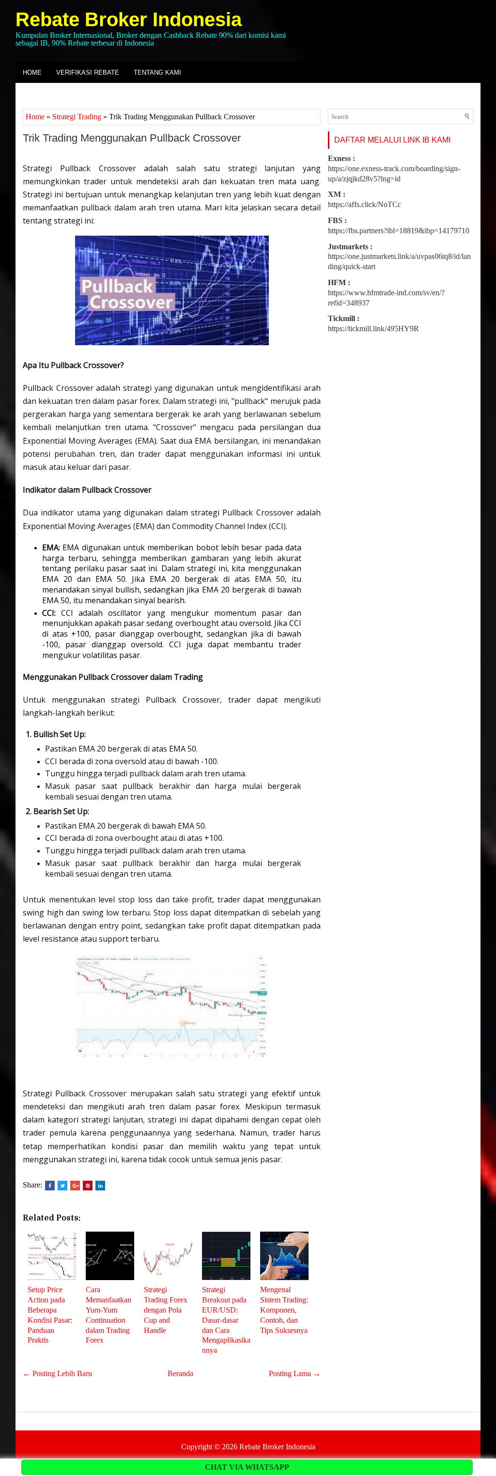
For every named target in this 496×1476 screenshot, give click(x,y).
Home (32, 72)
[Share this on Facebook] (50, 1185)
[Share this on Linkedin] (100, 1185)
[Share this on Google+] (75, 1185)
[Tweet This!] (62, 1185)
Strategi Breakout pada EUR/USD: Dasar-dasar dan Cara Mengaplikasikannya (226, 1319)
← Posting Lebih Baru (57, 1373)
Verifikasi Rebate (87, 72)
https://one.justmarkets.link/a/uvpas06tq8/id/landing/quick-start (399, 256)
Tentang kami (157, 72)
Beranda (180, 1373)
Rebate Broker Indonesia (129, 19)
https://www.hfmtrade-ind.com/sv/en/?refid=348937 (386, 292)
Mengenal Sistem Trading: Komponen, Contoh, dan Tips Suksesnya (284, 1309)
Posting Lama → (295, 1373)
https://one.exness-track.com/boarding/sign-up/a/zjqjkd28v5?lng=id (394, 168)
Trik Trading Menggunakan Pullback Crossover (132, 138)
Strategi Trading (76, 116)
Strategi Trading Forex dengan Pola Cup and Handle (165, 1309)
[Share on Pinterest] (88, 1185)
